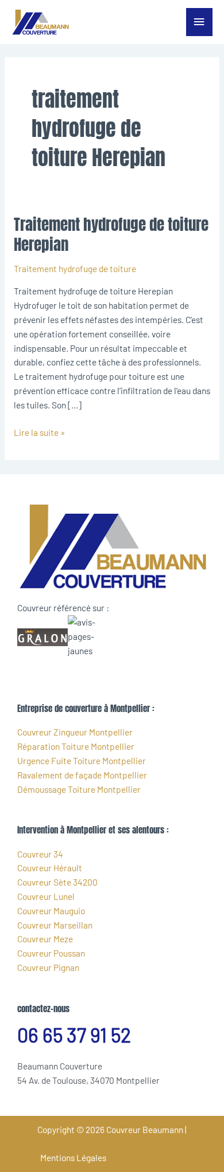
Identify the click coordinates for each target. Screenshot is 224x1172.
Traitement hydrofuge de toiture (75, 268)
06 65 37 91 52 (74, 1035)
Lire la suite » (39, 432)
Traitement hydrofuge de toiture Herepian (111, 235)
